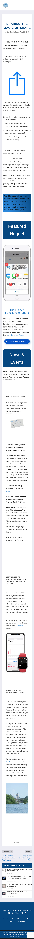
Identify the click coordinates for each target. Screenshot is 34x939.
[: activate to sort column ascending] (17, 386)
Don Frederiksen (13, 32)
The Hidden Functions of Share (17, 311)
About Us (6, 919)
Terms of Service (17, 919)
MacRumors (10, 762)
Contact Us (21, 921)
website (8, 491)
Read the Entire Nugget (17, 341)
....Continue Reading (17, 335)
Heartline (20, 626)
